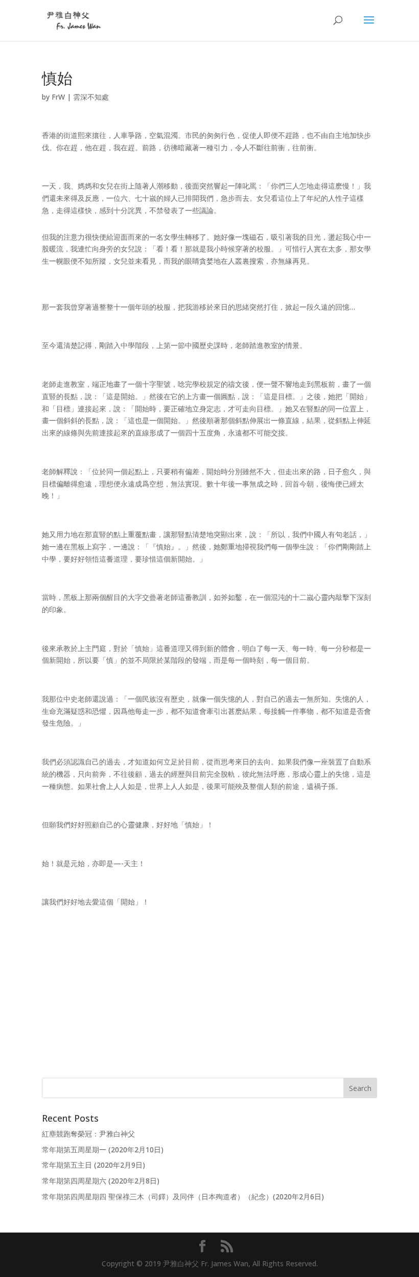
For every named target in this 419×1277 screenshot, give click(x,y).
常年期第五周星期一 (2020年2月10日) (103, 1149)
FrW (58, 97)
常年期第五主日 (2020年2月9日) (93, 1165)
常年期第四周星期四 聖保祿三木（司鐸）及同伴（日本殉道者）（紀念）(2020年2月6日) (183, 1196)
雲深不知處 (91, 97)
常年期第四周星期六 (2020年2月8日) (100, 1181)
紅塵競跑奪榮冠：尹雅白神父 (88, 1134)
